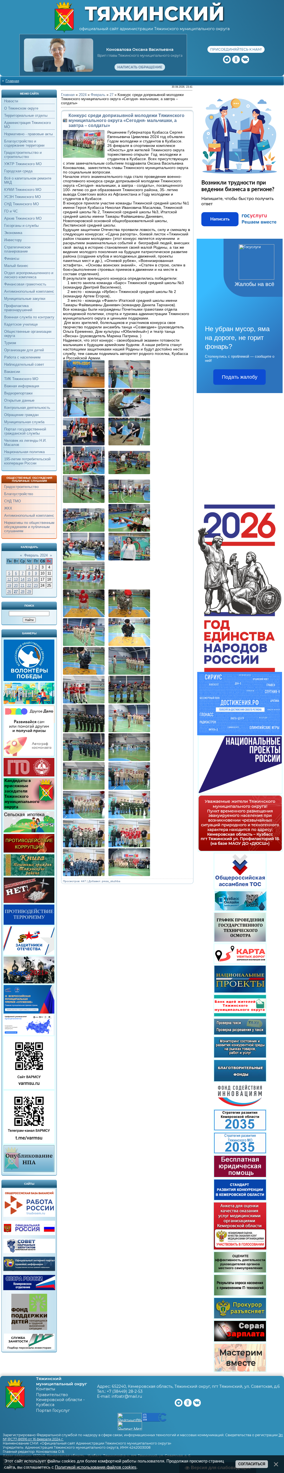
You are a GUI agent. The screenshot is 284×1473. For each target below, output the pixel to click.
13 (16, 579)
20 (16, 585)
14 (22, 579)
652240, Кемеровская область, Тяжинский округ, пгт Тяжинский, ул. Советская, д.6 (196, 1386)
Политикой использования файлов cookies (95, 1467)
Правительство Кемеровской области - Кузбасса (60, 1399)
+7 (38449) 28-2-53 (125, 1391)
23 (36, 585)
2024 (83, 95)
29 (29, 591)
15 (29, 579)
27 (16, 591)
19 (9, 585)
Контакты (45, 1388)
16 (36, 579)
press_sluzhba (111, 881)
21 (22, 585)
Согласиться (251, 1464)
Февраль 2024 (36, 555)
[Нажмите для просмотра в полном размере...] (85, 387)
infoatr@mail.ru (126, 1396)
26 (9, 591)
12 (9, 579)
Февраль (98, 95)
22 (29, 585)
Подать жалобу (239, 377)
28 (22, 591)
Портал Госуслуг (53, 1410)
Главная (12, 81)
